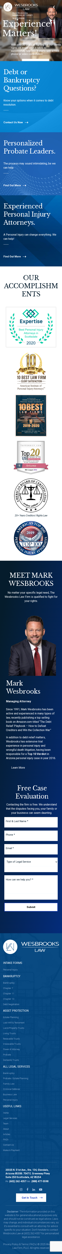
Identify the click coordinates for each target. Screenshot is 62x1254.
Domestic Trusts (11, 1060)
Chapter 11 (8, 993)
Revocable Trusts (11, 1038)
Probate (7, 1054)
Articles (6, 1134)
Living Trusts (9, 1033)
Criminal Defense (11, 1089)
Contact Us (8, 1145)
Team (5, 1123)
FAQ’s (5, 1139)
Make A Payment (11, 1150)
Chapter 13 (8, 999)
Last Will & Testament (13, 1022)
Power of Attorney (11, 1049)
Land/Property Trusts (13, 1028)
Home (6, 1113)
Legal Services (10, 1118)
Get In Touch (29, 1197)
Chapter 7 (8, 988)
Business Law (10, 1094)
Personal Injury (10, 969)
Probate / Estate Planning (15, 1078)
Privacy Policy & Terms (15, 1244)
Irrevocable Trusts (12, 1044)
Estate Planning (11, 1017)
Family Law (8, 1083)
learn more (18, 18)
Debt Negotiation (11, 1004)
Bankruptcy (8, 983)
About (6, 1129)
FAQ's (33, 1244)
